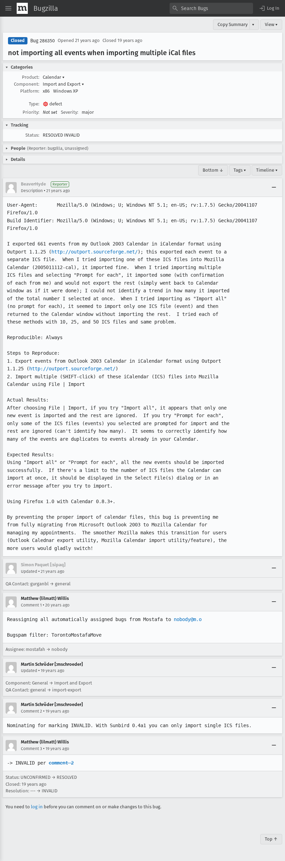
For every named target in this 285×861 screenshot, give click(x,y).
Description (32, 190)
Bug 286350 (42, 41)
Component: (26, 84)
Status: (32, 135)
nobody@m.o (188, 619)
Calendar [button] (54, 77)
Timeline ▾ (267, 170)
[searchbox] (211, 8)
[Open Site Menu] (8, 8)
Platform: (29, 91)
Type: (34, 103)
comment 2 (61, 763)
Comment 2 (31, 711)
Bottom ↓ (213, 170)
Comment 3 (31, 748)
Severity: (69, 112)
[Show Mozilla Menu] (22, 8)
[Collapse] (273, 187)
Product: (30, 77)
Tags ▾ (240, 170)
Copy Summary (232, 24)
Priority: (31, 112)
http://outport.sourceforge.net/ (94, 252)
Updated (29, 571)
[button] (269, 8)
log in (37, 806)
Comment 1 (31, 605)
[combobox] (211, 8)
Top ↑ (271, 839)
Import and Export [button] (63, 84)
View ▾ (271, 24)
